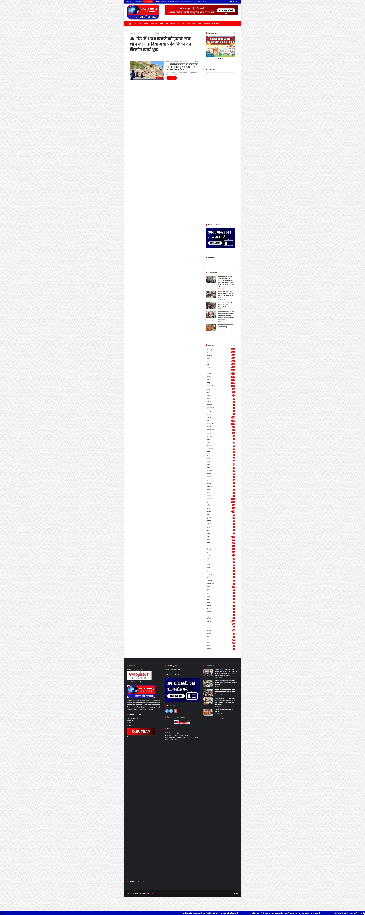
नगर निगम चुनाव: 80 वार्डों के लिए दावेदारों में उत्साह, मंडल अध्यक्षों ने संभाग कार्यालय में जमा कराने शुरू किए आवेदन (226, 334)
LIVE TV (209, 373)
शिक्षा (193, 23)
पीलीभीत (209, 492)
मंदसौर (208, 580)
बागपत (208, 470)
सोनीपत (209, 551)
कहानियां (209, 667)
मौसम (208, 664)
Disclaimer (130, 741)
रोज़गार (208, 645)
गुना (208, 576)
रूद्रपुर (209, 558)
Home (133, 33)
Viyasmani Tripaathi (173, 61)
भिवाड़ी (208, 401)
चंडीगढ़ (209, 539)
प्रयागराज (209, 454)
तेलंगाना (209, 623)
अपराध (161, 23)
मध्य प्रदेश (209, 564)
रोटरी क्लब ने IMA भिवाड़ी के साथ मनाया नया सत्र (324, 913)
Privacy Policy (131, 739)
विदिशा (208, 583)
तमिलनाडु (209, 630)
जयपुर (208, 410)
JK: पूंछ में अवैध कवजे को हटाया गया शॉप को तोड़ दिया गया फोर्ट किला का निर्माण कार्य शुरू (182, 67)
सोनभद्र (209, 445)
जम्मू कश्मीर (209, 517)
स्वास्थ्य (199, 23)
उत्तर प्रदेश (209, 435)
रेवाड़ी (208, 533)
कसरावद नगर (210, 602)
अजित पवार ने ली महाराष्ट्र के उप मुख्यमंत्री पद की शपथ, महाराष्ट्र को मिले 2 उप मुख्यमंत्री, (189, 913)
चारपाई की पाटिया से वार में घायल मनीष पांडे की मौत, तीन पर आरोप (226, 323)
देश (135, 23)
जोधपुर (209, 413)
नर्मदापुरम (209, 598)
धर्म (178, 23)
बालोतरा (209, 395)
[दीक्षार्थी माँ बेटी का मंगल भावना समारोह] (211, 345)
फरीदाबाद (209, 542)
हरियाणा (209, 526)
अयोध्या (209, 501)
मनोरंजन (173, 23)
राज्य (140, 23)
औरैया (208, 476)
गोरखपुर (209, 479)
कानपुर (209, 498)
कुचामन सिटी (210, 426)
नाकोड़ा (209, 429)
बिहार (208, 617)
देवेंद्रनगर (209, 567)
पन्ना (208, 570)
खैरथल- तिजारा (211, 404)
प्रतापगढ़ (209, 495)
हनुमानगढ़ (209, 423)
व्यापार (188, 23)
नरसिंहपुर (209, 592)
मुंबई (208, 608)
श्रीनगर (209, 523)
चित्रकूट (209, 514)
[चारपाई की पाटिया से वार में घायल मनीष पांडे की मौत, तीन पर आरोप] (211, 323)
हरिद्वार (208, 561)
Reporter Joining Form (211, 23)
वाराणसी (209, 464)
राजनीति (146, 23)
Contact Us (130, 743)
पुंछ (208, 520)
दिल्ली (208, 605)
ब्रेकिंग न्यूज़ (154, 23)
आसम (208, 614)
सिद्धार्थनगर (210, 467)
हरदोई (208, 473)
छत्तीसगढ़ (209, 636)
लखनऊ (209, 451)
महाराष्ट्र (209, 633)
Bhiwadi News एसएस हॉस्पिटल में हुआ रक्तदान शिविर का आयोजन (264, 913)
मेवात (208, 432)
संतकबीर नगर (210, 448)
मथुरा (208, 482)
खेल (167, 23)
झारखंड (209, 611)
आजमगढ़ (209, 504)
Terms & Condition (132, 736)
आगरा (208, 486)
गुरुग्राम (209, 536)
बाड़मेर (208, 417)
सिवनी (208, 586)
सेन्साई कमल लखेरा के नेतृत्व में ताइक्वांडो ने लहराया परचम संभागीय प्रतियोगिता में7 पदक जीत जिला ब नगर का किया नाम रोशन (226, 300)
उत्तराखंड (209, 554)
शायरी (208, 655)
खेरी (208, 460)
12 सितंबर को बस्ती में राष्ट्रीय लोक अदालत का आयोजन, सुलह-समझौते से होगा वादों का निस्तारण (176, 1)
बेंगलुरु (208, 620)
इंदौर (208, 595)
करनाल (209, 548)
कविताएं (209, 651)
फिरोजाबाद (209, 489)
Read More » (171, 78)
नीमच (208, 573)
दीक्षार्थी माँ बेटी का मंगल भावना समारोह (225, 344)
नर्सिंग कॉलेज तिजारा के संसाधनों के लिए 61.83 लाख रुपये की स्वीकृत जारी (114, 913)
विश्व (183, 23)
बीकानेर (209, 398)
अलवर (208, 407)
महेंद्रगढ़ (209, 529)
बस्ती (208, 438)
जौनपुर (209, 511)
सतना (208, 589)
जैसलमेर (209, 420)
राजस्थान (209, 391)
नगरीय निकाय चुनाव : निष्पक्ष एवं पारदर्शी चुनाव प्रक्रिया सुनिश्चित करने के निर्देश (225, 313)
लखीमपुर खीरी (210, 442)
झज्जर (208, 545)
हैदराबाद (209, 627)
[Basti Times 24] (143, 12)
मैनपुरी (208, 507)
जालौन (208, 457)
